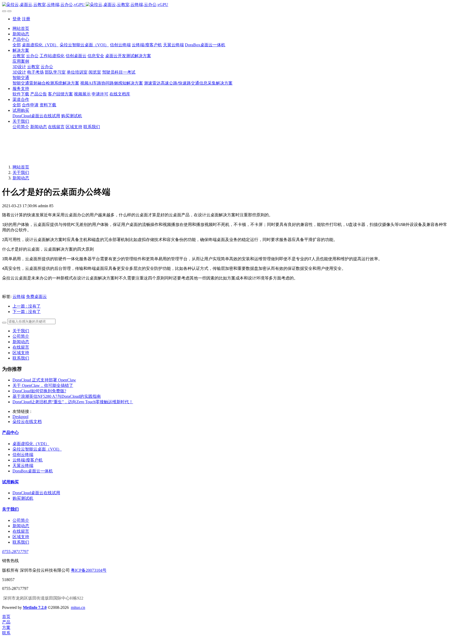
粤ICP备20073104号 (89, 570)
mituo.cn (78, 607)
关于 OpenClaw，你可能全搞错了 (42, 385)
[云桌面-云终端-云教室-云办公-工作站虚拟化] (225, 5)
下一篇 (26, 311)
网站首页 (20, 28)
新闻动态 (20, 178)
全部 (16, 45)
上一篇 (26, 306)
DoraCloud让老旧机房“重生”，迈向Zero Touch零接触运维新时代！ (72, 402)
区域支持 (20, 352)
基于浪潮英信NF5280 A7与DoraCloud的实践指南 (56, 396)
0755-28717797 (15, 551)
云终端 (18, 296)
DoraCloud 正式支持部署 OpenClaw (44, 380)
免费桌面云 (36, 296)
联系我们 (20, 358)
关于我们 (20, 172)
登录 (16, 19)
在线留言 (20, 347)
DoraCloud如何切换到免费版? (39, 391)
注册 (26, 19)
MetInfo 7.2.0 (35, 607)
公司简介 (20, 336)
